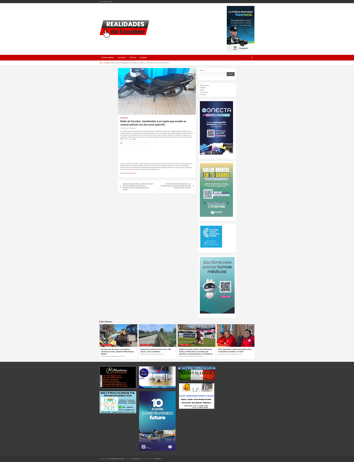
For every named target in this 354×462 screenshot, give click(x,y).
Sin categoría (204, 92)
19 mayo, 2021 (124, 128)
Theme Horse (136, 459)
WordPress (157, 459)
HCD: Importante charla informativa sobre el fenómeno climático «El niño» (235, 350)
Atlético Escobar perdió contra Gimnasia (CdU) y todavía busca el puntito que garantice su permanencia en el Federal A (196, 351)
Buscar (202, 70)
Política (133, 57)
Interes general (107, 57)
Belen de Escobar (131, 173)
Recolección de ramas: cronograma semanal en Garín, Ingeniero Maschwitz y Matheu (117, 351)
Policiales (122, 57)
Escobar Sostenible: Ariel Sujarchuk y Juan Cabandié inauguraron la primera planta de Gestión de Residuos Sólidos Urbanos (176, 186)
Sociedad (143, 57)
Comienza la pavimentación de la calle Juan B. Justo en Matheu (155, 350)
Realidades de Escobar (118, 356)
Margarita (133, 128)
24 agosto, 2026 (105, 356)
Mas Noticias (106, 322)
